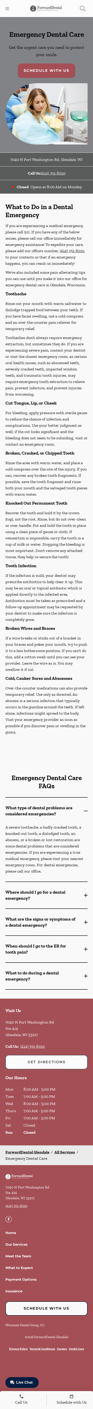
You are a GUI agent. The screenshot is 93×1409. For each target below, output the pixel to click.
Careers (62, 1348)
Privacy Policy (18, 1348)
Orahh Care (76, 1348)
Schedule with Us (46, 70)
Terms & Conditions (42, 1348)
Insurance (13, 1291)
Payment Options (21, 1279)
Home (10, 1233)
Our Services (16, 1244)
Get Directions (46, 1062)
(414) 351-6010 (53, 173)
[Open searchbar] (83, 8)
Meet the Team (18, 1256)
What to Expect (19, 1268)
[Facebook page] (8, 1219)
